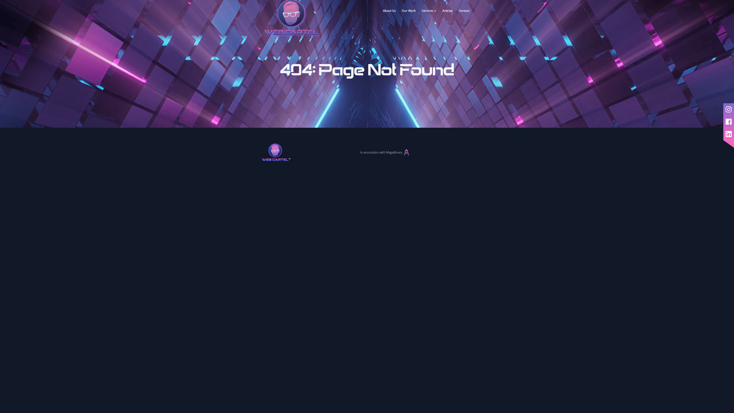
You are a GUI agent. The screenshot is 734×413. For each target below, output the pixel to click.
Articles (447, 11)
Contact (464, 11)
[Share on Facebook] (729, 122)
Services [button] (427, 11)
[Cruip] (279, 152)
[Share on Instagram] (729, 109)
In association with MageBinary (381, 152)
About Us (389, 11)
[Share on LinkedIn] (729, 134)
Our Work (409, 11)
